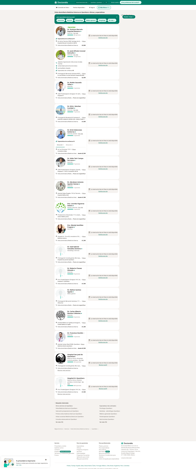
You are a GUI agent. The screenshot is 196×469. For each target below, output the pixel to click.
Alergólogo (102, 20)
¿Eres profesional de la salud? (130, 2)
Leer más (18, 465)
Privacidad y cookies (60, 446)
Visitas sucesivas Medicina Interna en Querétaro (70, 416)
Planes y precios (103, 446)
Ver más (111, 20)
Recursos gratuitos (104, 453)
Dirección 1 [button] (60, 145)
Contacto (57, 449)
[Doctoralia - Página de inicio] (64, 2)
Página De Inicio (59, 429)
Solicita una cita (102, 38)
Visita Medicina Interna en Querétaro (66, 408)
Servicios (66, 429)
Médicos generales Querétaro (108, 414)
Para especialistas (104, 448)
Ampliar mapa (128, 17)
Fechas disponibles (79, 7)
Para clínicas (102, 449)
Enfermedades (81, 453)
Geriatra (69, 20)
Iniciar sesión (115, 2)
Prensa (57, 455)
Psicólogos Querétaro (106, 408)
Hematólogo (79, 20)
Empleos (62, 451)
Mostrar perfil (103, 365)
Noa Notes (104, 451)
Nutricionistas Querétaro (107, 419)
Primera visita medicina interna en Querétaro (69, 414)
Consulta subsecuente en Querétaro (66, 419)
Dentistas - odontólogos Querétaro (110, 411)
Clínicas (79, 448)
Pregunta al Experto (82, 449)
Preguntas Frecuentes (83, 455)
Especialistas (80, 446)
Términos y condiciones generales (64, 453)
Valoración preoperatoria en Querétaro (67, 411)
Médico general (91, 20)
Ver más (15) (59, 422)
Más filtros (104, 7)
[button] (116, 17)
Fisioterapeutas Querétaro (107, 416)
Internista (61, 20)
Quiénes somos (59, 448)
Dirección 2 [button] (69, 145)
